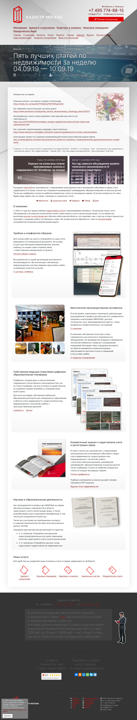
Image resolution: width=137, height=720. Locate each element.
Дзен (96, 201)
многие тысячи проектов (35, 216)
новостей (27, 187)
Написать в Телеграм (113, 6)
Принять (7, 716)
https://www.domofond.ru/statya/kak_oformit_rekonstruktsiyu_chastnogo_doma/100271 (51, 111)
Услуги (51, 35)
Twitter (87, 201)
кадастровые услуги (55, 210)
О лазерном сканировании (83, 358)
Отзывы (70, 35)
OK (74, 707)
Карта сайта (89, 701)
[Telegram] (95, 674)
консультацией (104, 219)
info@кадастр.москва (114, 14)
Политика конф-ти (91, 698)
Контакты (41, 35)
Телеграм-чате (90, 604)
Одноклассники (59, 201)
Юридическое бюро (25, 31)
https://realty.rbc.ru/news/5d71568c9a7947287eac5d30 (38, 104)
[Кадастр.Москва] (44, 16)
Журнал (90, 35)
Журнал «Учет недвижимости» (85, 486)
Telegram (75, 201)
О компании (28, 35)
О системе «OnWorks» (23, 272)
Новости (80, 35)
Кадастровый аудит (22, 38)
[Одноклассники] (80, 674)
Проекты (60, 35)
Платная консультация (107, 19)
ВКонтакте (43, 201)
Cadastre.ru (18, 410)
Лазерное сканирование (45, 38)
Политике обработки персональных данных (14, 710)
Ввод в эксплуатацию (68, 38)
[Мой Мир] (83, 674)
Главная (17, 35)
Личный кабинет (103, 35)
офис (62, 616)
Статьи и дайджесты (80, 474)
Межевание (20, 27)
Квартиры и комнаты (69, 27)
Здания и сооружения (42, 27)
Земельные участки (90, 576)
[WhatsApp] (87, 674)
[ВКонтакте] (76, 674)
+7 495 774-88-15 (106, 10)
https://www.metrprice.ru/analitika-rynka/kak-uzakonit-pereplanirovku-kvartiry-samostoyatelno (55, 132)
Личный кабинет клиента (24, 254)
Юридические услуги (112, 576)
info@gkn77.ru (95, 14)
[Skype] (91, 674)
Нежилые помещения (95, 27)
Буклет (29, 410)
